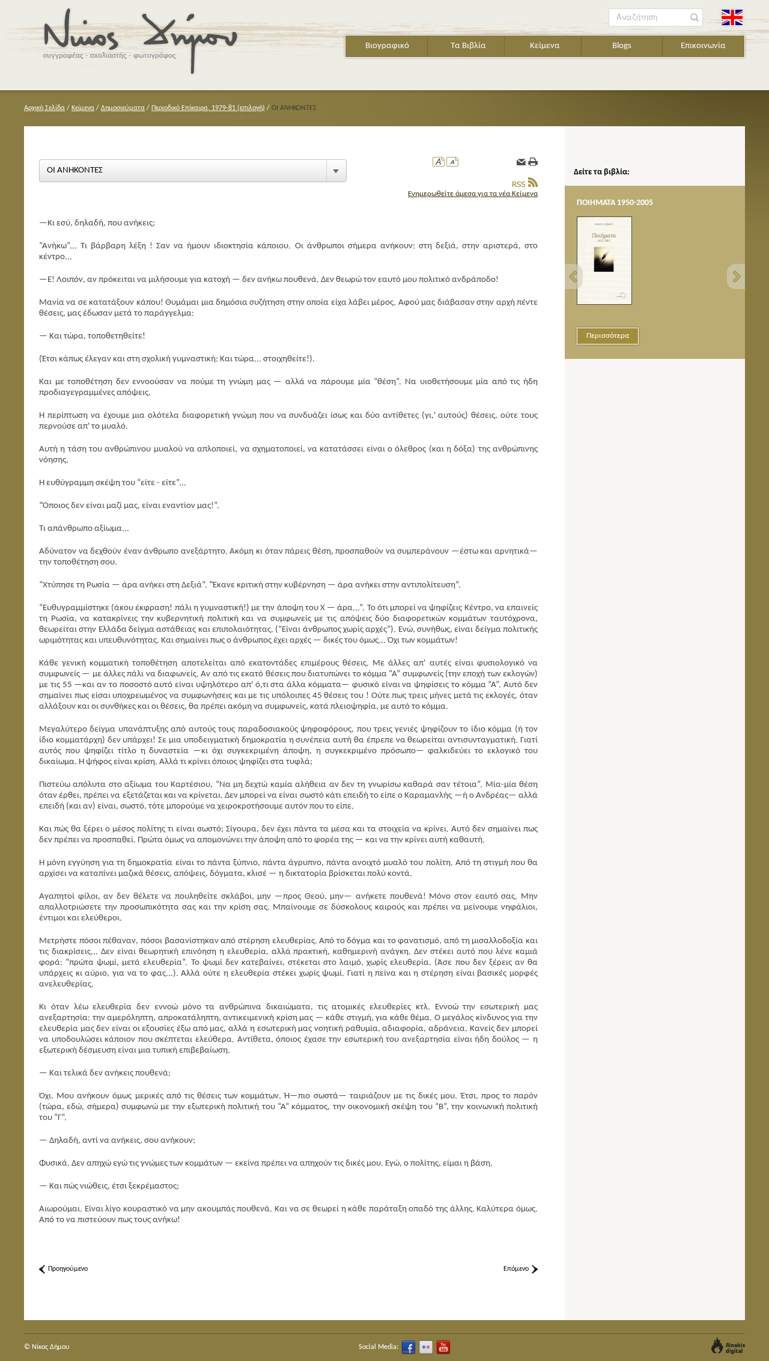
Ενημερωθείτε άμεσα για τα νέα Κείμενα (473, 194)
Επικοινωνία (703, 45)
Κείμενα (545, 45)
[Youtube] (443, 1347)
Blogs (621, 45)
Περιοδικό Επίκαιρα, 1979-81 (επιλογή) (208, 108)
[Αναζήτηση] (694, 17)
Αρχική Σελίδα (44, 108)
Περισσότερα (607, 336)
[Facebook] (408, 1347)
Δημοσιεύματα (123, 108)
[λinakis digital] (728, 1345)
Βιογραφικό (387, 45)
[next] (736, 276)
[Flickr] (426, 1347)
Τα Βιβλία (468, 45)
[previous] (574, 276)
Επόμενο (516, 1269)
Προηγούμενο (68, 1269)
